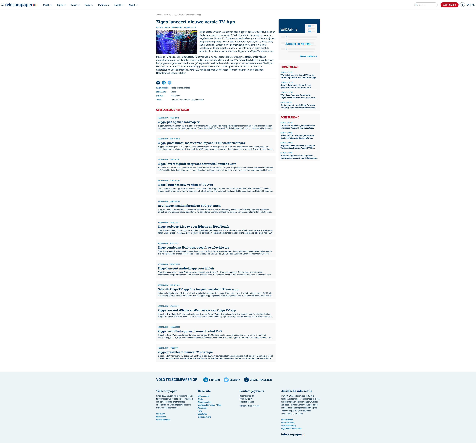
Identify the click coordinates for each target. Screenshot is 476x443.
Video (167, 27)
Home (158, 14)
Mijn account (203, 396)
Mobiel (187, 88)
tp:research (161, 417)
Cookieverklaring (288, 425)
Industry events (204, 417)
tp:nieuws (160, 414)
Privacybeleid (287, 419)
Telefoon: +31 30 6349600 (249, 406)
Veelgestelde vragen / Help (209, 405)
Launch (174, 100)
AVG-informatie (287, 422)
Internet (167, 14)
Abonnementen (204, 402)
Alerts (200, 399)
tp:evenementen (163, 419)
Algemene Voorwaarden (291, 428)
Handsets (199, 100)
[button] (462, 5)
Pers (200, 411)
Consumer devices (186, 100)
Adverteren (202, 408)
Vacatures (202, 414)
